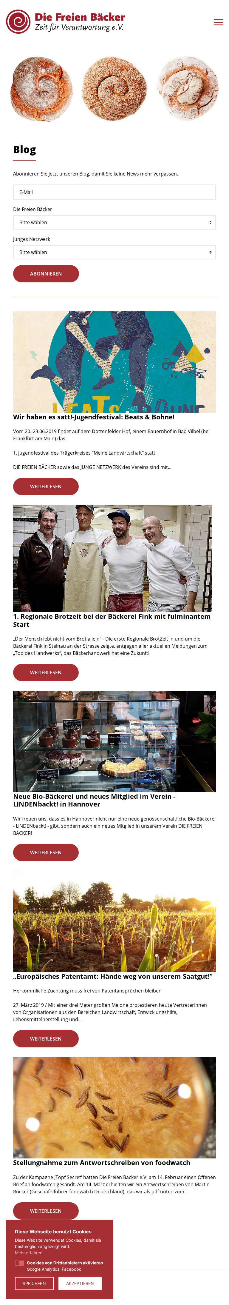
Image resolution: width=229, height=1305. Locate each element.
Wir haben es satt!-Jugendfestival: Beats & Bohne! (93, 416)
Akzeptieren (80, 1283)
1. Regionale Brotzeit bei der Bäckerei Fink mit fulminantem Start (112, 620)
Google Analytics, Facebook (65, 1266)
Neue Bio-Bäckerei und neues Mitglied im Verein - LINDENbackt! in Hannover (94, 800)
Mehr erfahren (28, 1252)
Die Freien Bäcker (32, 209)
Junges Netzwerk (31, 239)
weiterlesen (46, 486)
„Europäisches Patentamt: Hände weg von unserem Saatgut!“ (113, 976)
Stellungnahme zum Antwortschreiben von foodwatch (101, 1162)
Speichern (34, 1283)
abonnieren (46, 273)
